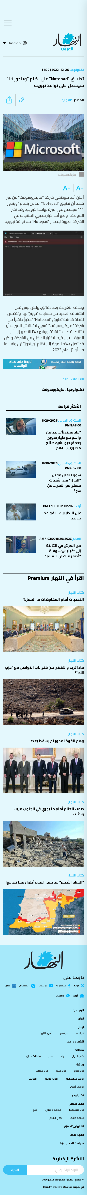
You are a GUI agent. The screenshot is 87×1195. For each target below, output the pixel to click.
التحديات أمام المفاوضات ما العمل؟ (53, 599)
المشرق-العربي (69, 420)
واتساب (59, 996)
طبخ (35, 1109)
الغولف (33, 1078)
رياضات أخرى (77, 1086)
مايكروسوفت (53, 389)
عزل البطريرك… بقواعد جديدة (62, 515)
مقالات (79, 1050)
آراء (78, 506)
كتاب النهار (76, 592)
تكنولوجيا (76, 70)
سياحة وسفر (77, 1117)
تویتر (76, 985)
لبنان (80, 1027)
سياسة (80, 1033)
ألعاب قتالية (51, 1078)
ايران (81, 1018)
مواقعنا (15, 43)
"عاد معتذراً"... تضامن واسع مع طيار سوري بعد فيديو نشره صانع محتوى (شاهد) (63, 440)
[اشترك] (43, 364)
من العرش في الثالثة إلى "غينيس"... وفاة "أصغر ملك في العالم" (63, 550)
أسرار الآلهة (46, 1033)
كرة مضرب (42, 1070)
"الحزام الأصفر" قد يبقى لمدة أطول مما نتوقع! (45, 882)
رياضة (80, 1064)
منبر (51, 1056)
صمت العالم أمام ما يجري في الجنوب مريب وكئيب (49, 811)
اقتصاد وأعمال (74, 1041)
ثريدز (75, 996)
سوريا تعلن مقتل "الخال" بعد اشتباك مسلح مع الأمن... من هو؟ (64, 483)
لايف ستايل (76, 1103)
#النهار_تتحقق (74, 1126)
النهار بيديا (77, 1134)
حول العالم (55, 1117)
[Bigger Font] (67, 188)
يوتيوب (42, 985)
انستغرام (24, 986)
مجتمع (64, 1033)
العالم (76, 539)
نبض (7, 986)
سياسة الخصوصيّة (72, 1143)
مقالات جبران (33, 1056)
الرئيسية (78, 1010)
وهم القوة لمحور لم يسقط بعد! (57, 740)
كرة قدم (79, 1070)
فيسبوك (61, 986)
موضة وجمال (53, 1109)
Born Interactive (52, 1187)
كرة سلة (61, 1070)
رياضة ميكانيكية (75, 1078)
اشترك (15, 1169)
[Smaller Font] (78, 188)
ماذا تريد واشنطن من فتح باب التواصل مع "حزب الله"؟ (44, 670)
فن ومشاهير (76, 1109)
